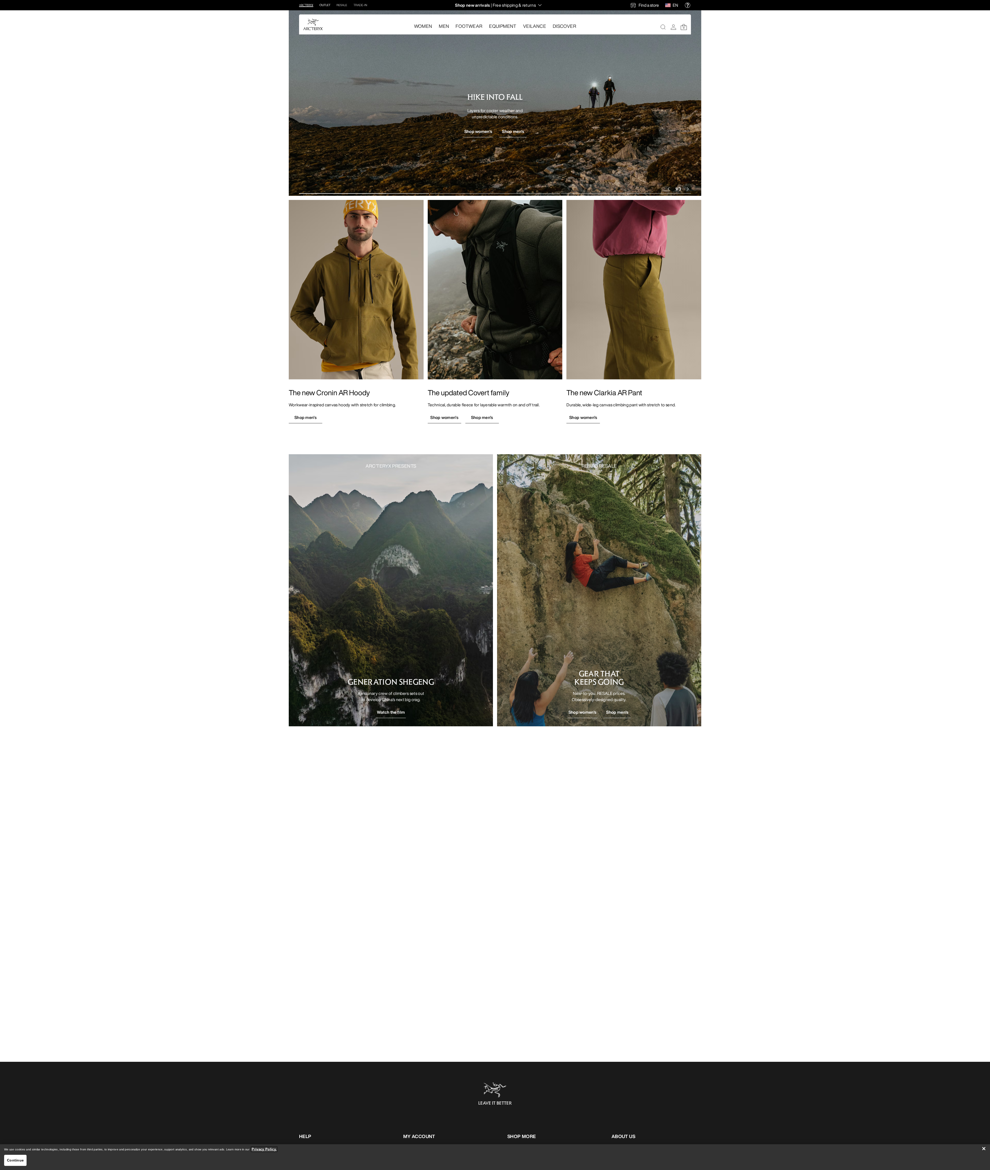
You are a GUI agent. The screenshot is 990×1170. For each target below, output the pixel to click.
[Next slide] (688, 189)
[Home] (313, 24)
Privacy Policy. (264, 1149)
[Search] (663, 27)
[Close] (983, 1148)
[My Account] (673, 27)
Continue (15, 1160)
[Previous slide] (667, 189)
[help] (687, 5)
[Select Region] (669, 5)
